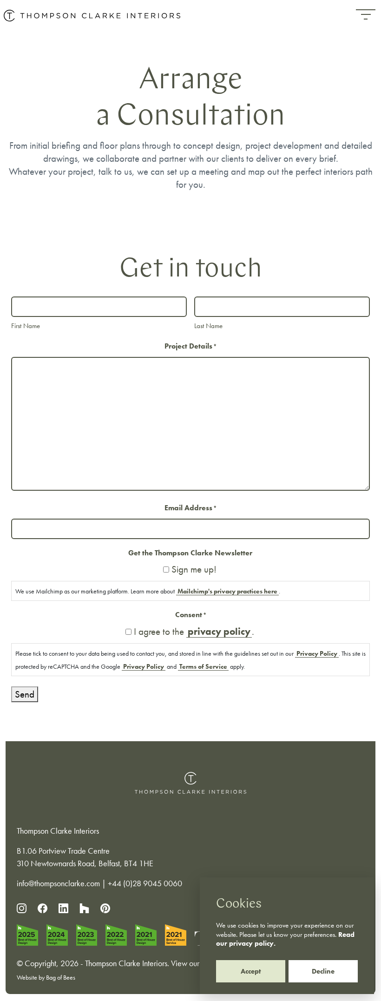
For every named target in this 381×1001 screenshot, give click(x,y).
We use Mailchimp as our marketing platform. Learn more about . (147, 591)
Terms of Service (203, 666)
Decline (323, 971)
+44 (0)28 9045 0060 (145, 883)
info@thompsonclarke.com (58, 883)
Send (24, 694)
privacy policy (219, 631)
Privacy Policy (316, 653)
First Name (25, 325)
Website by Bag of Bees (46, 977)
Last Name (208, 325)
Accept (251, 971)
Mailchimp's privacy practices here (227, 591)
